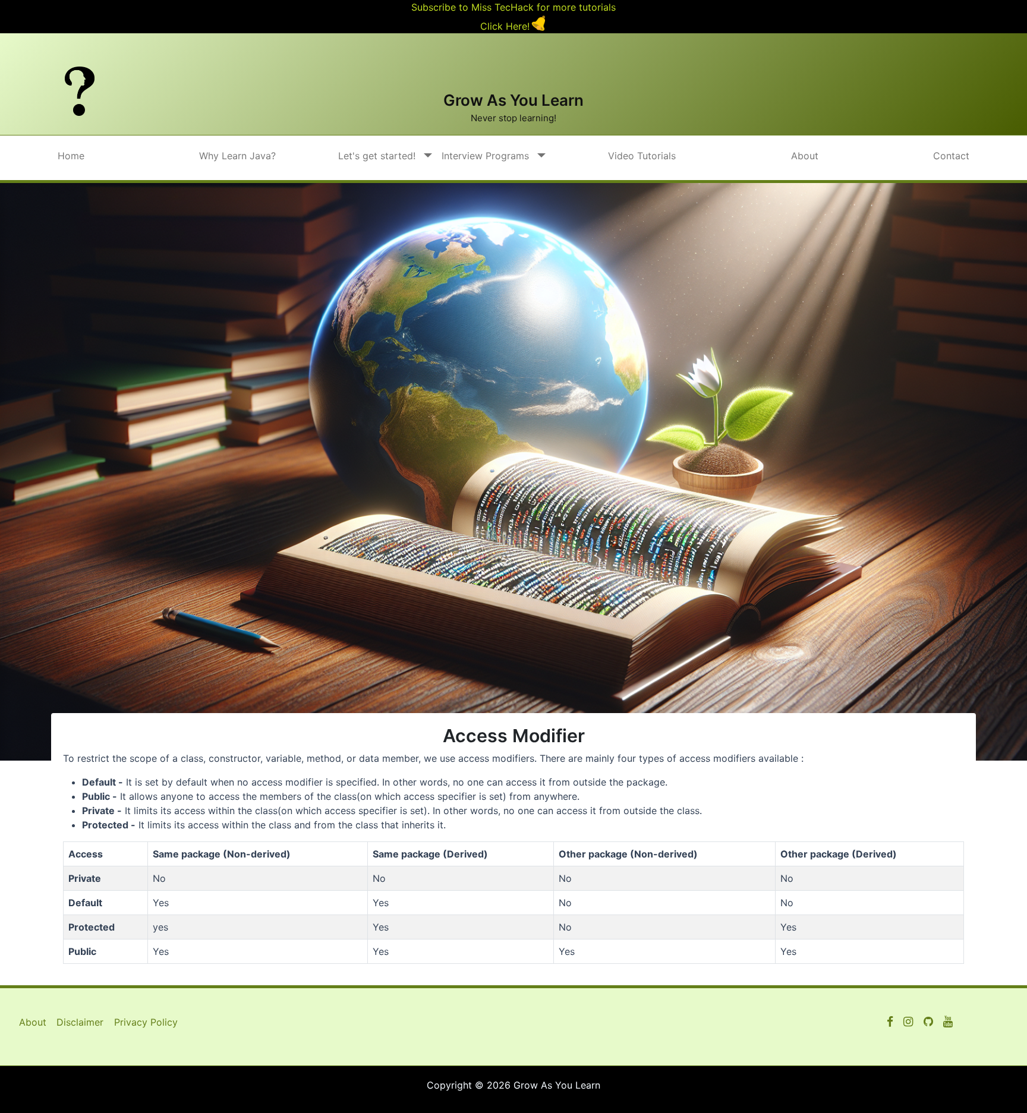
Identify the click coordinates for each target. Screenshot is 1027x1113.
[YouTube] (928, 1022)
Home (71, 156)
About (804, 156)
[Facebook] (890, 1022)
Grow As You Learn (513, 100)
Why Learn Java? (237, 156)
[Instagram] (908, 1022)
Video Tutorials (642, 156)
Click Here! (505, 26)
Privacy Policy (146, 1022)
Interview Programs (485, 156)
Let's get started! (376, 156)
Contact (951, 156)
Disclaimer (79, 1022)
